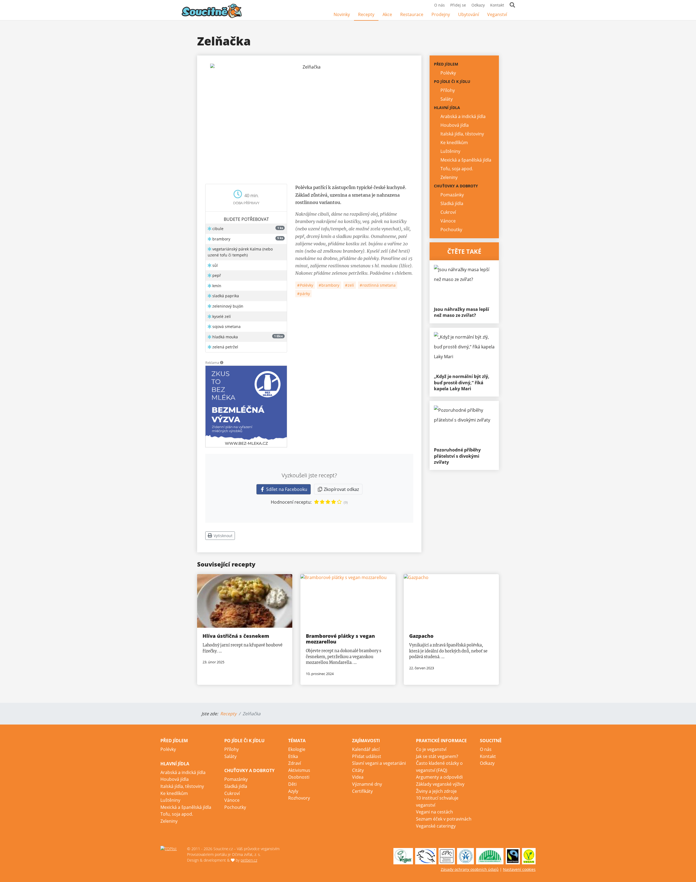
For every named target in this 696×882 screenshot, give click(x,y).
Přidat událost (366, 756)
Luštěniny (450, 151)
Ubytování (468, 14)
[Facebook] (515, 15)
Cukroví (448, 212)
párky (304, 293)
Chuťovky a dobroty (456, 185)
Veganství (497, 14)
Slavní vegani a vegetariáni (379, 763)
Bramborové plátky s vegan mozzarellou (340, 639)
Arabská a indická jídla (463, 116)
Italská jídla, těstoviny (462, 134)
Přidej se (458, 5)
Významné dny (367, 784)
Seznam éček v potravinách (443, 819)
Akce (387, 14)
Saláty (446, 99)
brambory (329, 285)
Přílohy (447, 90)
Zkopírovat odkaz (341, 489)
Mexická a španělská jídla (465, 160)
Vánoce (448, 221)
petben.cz (249, 860)
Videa (357, 777)
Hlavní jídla (447, 107)
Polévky (306, 285)
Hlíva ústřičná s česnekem (236, 636)
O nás (439, 5)
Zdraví (294, 763)
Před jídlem (446, 64)
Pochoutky (451, 230)
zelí (350, 285)
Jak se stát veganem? (437, 756)
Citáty (358, 770)
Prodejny (440, 14)
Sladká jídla (451, 203)
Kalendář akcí (366, 749)
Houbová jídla (454, 125)
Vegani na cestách (434, 812)
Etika (293, 756)
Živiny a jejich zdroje (436, 791)
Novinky (342, 14)
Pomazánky (452, 195)
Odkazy (478, 5)
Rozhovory (299, 798)
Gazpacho (421, 636)
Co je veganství (431, 749)
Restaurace (411, 14)
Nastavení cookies (519, 869)
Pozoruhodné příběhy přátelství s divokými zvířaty (457, 456)
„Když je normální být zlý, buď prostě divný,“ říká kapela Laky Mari (461, 383)
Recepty (366, 14)
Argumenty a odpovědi (439, 777)
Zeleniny (449, 177)
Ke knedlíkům (454, 143)
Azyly (293, 791)
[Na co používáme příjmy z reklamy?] (221, 362)
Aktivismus (299, 770)
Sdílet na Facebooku (286, 489)
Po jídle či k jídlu (452, 81)
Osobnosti (298, 777)
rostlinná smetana (378, 285)
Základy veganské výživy (440, 784)
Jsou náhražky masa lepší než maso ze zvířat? (461, 312)
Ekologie (296, 749)
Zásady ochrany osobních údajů (470, 869)
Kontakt (497, 5)
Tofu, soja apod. (456, 169)
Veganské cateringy (436, 826)
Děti (292, 784)
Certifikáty (362, 791)
